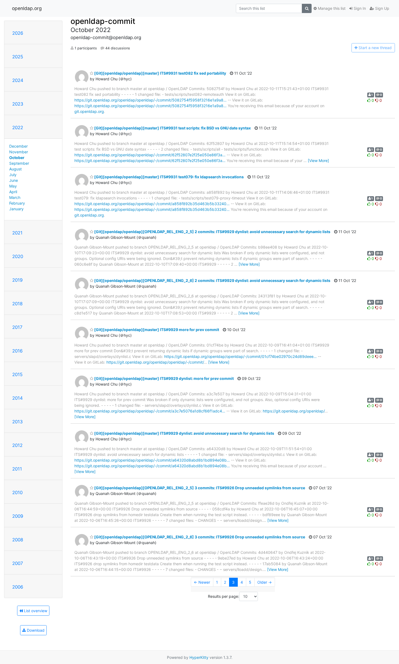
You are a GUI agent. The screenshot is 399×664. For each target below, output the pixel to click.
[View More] (318, 160)
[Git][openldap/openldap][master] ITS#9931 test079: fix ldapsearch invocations (168, 176)
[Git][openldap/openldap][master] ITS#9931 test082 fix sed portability (159, 73)
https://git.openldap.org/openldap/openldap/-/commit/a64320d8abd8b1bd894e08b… (152, 460)
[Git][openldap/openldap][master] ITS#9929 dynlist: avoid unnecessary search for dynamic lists (183, 433)
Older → (264, 582)
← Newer (202, 582)
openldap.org (27, 8)
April (13, 191)
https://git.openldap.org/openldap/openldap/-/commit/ (155, 362)
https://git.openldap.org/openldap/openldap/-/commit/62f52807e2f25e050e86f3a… (150, 155)
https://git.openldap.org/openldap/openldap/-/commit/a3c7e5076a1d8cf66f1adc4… (149, 411)
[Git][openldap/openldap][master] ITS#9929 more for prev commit (156, 329)
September (19, 163)
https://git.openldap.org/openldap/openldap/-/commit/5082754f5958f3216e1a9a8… (150, 100)
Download (35, 630)
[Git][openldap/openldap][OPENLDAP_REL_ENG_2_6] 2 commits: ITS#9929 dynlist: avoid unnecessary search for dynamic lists (211, 280)
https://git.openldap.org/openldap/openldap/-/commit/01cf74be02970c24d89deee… (240, 356)
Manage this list (331, 8)
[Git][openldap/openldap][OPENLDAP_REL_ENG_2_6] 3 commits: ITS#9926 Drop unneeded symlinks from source (199, 537)
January (16, 208)
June (13, 180)
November (18, 152)
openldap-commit (103, 21)
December (18, 146)
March (14, 197)
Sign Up (381, 8)
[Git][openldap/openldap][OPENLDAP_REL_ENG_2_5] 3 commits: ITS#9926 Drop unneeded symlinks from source (199, 487)
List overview (35, 610)
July (13, 174)
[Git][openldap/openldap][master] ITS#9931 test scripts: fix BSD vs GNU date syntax (172, 128)
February (17, 203)
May (13, 186)
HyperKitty (198, 657)
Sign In (359, 8)
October (16, 157)
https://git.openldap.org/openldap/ (294, 411)
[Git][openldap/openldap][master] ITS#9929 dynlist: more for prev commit (163, 378)
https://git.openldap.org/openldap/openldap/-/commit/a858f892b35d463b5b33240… (152, 203)
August (15, 169)
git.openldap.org (89, 111)
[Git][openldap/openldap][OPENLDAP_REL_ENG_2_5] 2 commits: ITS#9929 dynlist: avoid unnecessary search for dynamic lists (211, 231)
